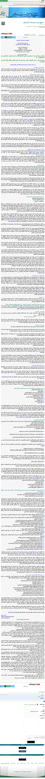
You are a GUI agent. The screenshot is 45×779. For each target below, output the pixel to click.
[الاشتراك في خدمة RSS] (42, 4)
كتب (17, 763)
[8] (38, 378)
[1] (7, 87)
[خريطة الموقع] (43, 4)
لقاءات (28, 763)
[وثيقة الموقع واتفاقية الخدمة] (29, 4)
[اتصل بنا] (14, 4)
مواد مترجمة (13, 763)
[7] (20, 153)
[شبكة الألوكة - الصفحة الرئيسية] (39, 4)
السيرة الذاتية (41, 763)
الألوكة (15, 771)
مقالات (36, 763)
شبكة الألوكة (43, 18)
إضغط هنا (18, 619)
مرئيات (32, 763)
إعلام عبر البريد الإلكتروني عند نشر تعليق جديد (30, 704)
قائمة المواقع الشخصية (5, 763)
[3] (2, 110)
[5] (18, 133)
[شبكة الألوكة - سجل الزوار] (36, 4)
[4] (25, 120)
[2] (25, 107)
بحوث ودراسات (22, 763)
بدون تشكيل (27, 34)
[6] (36, 140)
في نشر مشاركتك (23, 747)
